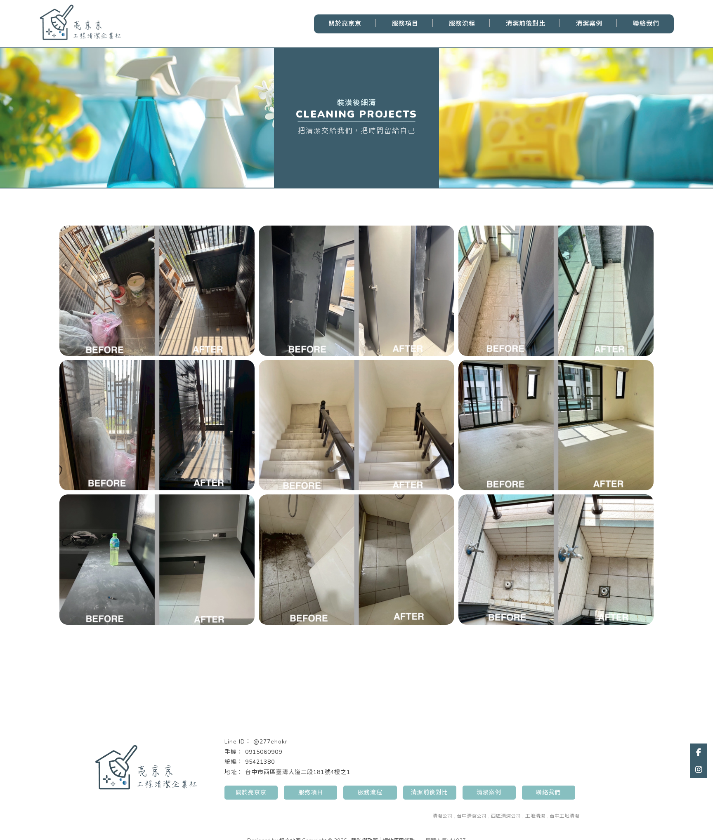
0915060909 (263, 752)
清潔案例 (589, 23)
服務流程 (462, 23)
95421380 (260, 762)
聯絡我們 (646, 23)
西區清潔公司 (506, 816)
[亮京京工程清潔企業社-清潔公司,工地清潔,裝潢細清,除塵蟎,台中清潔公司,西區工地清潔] (80, 23)
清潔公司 (442, 816)
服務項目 (405, 23)
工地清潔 (535, 816)
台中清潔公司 (471, 816)
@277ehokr (270, 742)
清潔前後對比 (525, 23)
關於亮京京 (344, 23)
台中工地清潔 (564, 816)
